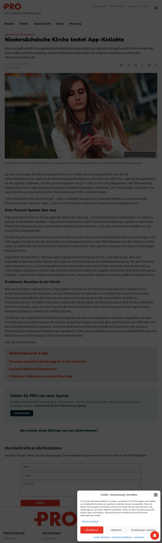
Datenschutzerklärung (121, 537)
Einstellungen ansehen (143, 530)
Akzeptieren (91, 530)
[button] (155, 494)
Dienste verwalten (90, 521)
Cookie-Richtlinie (101, 537)
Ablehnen (116, 530)
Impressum (139, 537)
